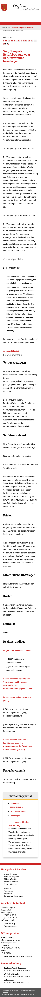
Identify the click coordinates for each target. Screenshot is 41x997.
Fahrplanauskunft (10, 926)
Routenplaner (9, 891)
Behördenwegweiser (18, 811)
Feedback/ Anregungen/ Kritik (28, 990)
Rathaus (30, 28)
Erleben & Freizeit (10, 884)
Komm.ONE (31, 994)
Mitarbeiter (8, 893)
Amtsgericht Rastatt (11, 351)
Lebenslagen (15, 816)
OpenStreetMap (9, 924)
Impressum (5, 992)
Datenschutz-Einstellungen (13, 896)
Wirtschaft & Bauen (11, 882)
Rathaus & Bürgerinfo (18, 28)
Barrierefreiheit (15, 990)
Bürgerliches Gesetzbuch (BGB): (17, 650)
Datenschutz (6, 990)
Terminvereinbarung (11, 956)
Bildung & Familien (10, 879)
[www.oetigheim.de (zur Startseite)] (20, 11)
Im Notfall (7, 888)
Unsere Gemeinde (10, 874)
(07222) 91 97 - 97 (10, 918)
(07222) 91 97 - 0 (10, 915)
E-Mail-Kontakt (9, 920)
